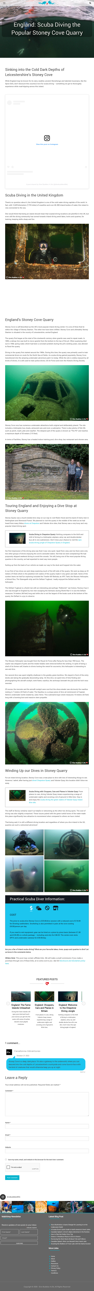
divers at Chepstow (31, 523)
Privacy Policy (55, 1268)
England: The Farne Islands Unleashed (20, 1006)
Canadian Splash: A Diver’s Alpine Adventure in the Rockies (70, 1232)
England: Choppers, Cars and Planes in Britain (44, 1007)
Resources (54, 1263)
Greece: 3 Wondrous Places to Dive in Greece (65, 1236)
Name (7, 1123)
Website (8, 1147)
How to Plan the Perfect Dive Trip (62, 1234)
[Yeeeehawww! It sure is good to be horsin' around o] (76, 1207)
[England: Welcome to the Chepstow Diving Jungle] (68, 996)
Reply (82, 1072)
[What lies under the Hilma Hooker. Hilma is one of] (18, 1207)
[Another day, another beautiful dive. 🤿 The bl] (65, 1207)
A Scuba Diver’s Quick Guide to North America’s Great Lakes (70, 1229)
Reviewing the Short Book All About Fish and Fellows (68, 1239)
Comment (9, 1091)
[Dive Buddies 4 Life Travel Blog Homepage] (47, 2)
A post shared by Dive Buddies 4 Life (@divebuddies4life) (47, 184)
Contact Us (54, 1266)
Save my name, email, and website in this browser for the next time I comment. (36, 1160)
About (53, 1259)
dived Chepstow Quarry (41, 780)
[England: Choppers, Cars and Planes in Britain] (44, 996)
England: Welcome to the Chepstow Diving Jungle (68, 1007)
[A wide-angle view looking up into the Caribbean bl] (53, 1207)
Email (7, 1135)
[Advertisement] (47, 301)
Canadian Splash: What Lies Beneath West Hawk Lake (68, 1241)
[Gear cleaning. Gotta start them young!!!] (6, 1207)
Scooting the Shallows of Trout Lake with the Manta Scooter (71, 1244)
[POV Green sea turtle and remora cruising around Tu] (29, 1207)
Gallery (53, 1261)
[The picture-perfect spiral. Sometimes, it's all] (41, 1207)
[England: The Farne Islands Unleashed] (21, 996)
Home (53, 1256)
